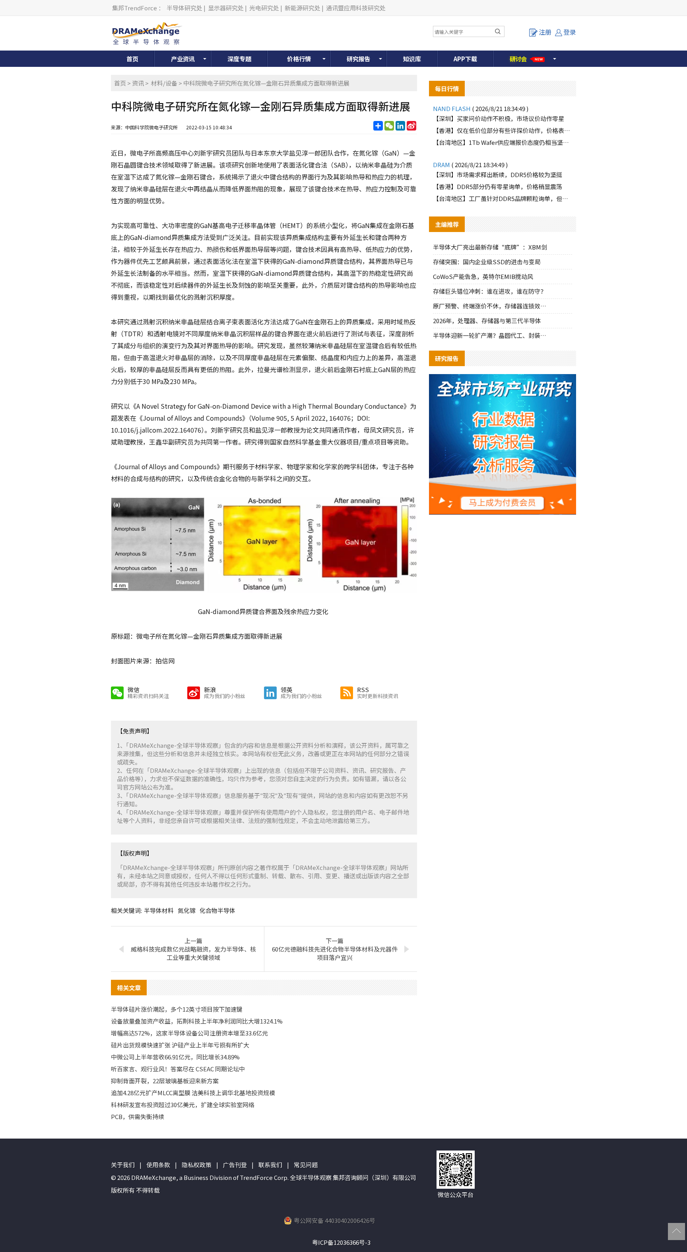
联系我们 (270, 1164)
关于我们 (123, 1164)
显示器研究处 (226, 8)
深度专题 (239, 59)
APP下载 (465, 59)
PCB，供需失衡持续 (137, 1116)
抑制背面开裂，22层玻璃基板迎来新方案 (165, 1080)
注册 (545, 32)
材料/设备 (164, 83)
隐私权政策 (197, 1164)
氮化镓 (187, 910)
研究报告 (359, 59)
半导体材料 (159, 910)
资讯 (138, 83)
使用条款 (158, 1164)
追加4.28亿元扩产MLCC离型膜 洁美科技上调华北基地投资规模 (193, 1092)
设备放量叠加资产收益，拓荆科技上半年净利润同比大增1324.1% (197, 1021)
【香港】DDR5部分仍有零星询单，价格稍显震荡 (497, 186)
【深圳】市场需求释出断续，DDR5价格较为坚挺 (497, 174)
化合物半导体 (217, 910)
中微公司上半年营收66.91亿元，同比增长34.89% (175, 1057)
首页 (132, 59)
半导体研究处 (184, 8)
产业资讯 (183, 59)
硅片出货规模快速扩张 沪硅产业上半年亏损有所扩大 (180, 1045)
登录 (569, 32)
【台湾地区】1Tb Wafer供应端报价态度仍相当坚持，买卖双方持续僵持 (502, 142)
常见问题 (306, 1164)
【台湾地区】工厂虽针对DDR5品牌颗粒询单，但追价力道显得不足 (502, 198)
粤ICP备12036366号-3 (341, 1242)
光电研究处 (264, 8)
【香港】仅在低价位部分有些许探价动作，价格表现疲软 (502, 130)
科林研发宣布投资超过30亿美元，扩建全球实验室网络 (182, 1104)
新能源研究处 (302, 8)
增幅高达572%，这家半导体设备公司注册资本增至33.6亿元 (189, 1033)
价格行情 (299, 59)
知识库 (412, 59)
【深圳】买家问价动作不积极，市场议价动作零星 (498, 118)
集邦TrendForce (134, 8)
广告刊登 (235, 1164)
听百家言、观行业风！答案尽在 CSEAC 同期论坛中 (178, 1069)
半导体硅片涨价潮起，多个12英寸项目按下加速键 (177, 1009)
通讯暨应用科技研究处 (356, 8)
